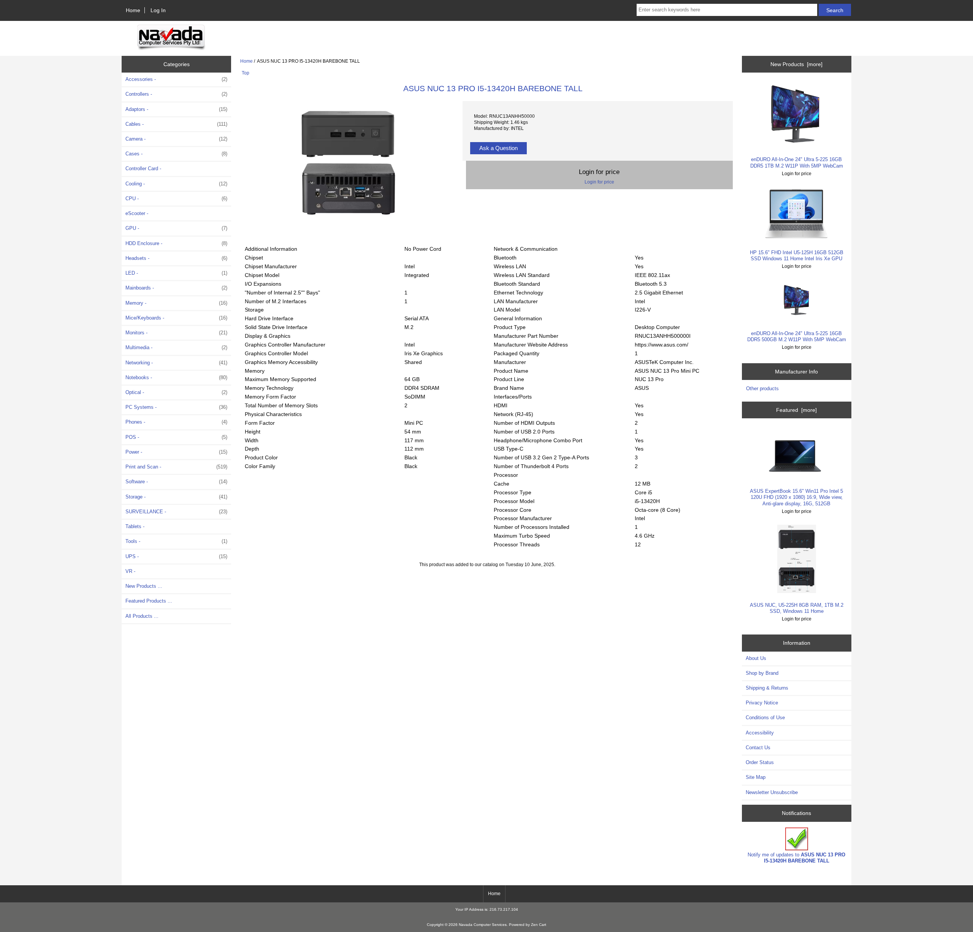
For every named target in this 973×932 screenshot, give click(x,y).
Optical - (176, 392)
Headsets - (176, 258)
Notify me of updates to (796, 858)
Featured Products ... (148, 601)
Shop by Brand (762, 673)
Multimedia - (176, 347)
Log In (158, 10)
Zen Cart (538, 925)
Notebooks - (176, 377)
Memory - (176, 303)
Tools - (176, 541)
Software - (176, 481)
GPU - (176, 228)
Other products (762, 388)
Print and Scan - (176, 467)
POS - (176, 437)
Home (133, 10)
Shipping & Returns (767, 688)
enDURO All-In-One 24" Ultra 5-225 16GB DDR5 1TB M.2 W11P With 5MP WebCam (796, 162)
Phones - (176, 422)
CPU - (176, 198)
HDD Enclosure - (176, 243)
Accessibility (760, 733)
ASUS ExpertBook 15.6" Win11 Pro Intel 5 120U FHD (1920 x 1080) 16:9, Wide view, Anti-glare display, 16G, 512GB (796, 497)
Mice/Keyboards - (176, 318)
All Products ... (141, 616)
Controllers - (176, 94)
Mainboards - (176, 288)
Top (245, 72)
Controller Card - (143, 168)
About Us (756, 658)
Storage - (176, 497)
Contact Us (758, 747)
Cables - (176, 124)
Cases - (176, 154)
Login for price (599, 181)
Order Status (760, 762)
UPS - (176, 556)
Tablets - (134, 526)
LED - (176, 273)
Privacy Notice (762, 703)
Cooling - (176, 184)
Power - (176, 452)
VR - (130, 571)
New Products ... (143, 586)
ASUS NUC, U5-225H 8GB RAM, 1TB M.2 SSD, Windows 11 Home (796, 608)
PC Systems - (176, 407)
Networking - (176, 363)
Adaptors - (176, 109)
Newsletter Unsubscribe (772, 792)
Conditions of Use (765, 717)
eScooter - (136, 213)
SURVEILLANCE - (176, 511)
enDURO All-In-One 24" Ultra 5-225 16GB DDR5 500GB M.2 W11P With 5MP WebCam (796, 336)
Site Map (755, 777)
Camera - (176, 139)
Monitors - (176, 332)
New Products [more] (796, 64)
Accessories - (176, 79)
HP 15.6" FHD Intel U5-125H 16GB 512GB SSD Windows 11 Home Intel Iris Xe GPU (796, 255)
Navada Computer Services (483, 925)
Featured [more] (796, 410)
